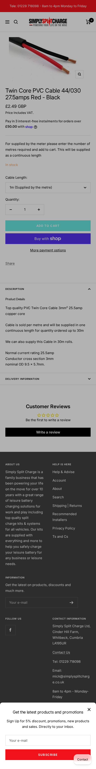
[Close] (89, 709)
